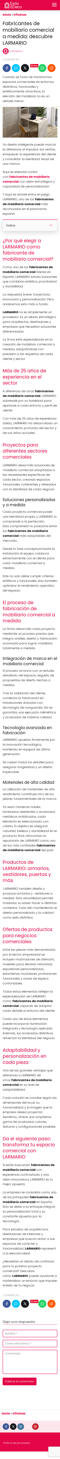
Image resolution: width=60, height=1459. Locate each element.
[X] (25, 68)
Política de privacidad (16, 1443)
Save (36, 65)
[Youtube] (28, 1426)
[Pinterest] (35, 1426)
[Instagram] (20, 1426)
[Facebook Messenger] (16, 68)
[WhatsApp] (42, 68)
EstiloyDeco (16, 51)
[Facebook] (7, 68)
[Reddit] (52, 68)
